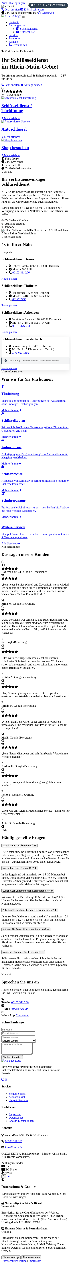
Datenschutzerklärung (14, 1260)
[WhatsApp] (6, 1079)
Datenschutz (16, 1117)
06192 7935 (19, 299)
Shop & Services (18, 1100)
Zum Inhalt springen (13, 3)
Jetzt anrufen (19, 44)
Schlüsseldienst (28, 28)
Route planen (9, 278)
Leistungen (15, 25)
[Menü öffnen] (23, 17)
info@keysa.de (19, 1008)
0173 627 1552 (20, 352)
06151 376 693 (21, 325)
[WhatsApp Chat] (8, 1176)
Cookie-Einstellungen (21, 1120)
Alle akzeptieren (31, 1257)
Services (13, 35)
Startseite (14, 22)
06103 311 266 (21, 272)
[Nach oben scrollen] (3, 1176)
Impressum (15, 1114)
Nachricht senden (12, 1057)
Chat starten (22, 1015)
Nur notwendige (11, 1257)
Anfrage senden (32, 84)
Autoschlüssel (27, 31)
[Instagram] (2, 1079)
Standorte (14, 38)
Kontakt (13, 41)
